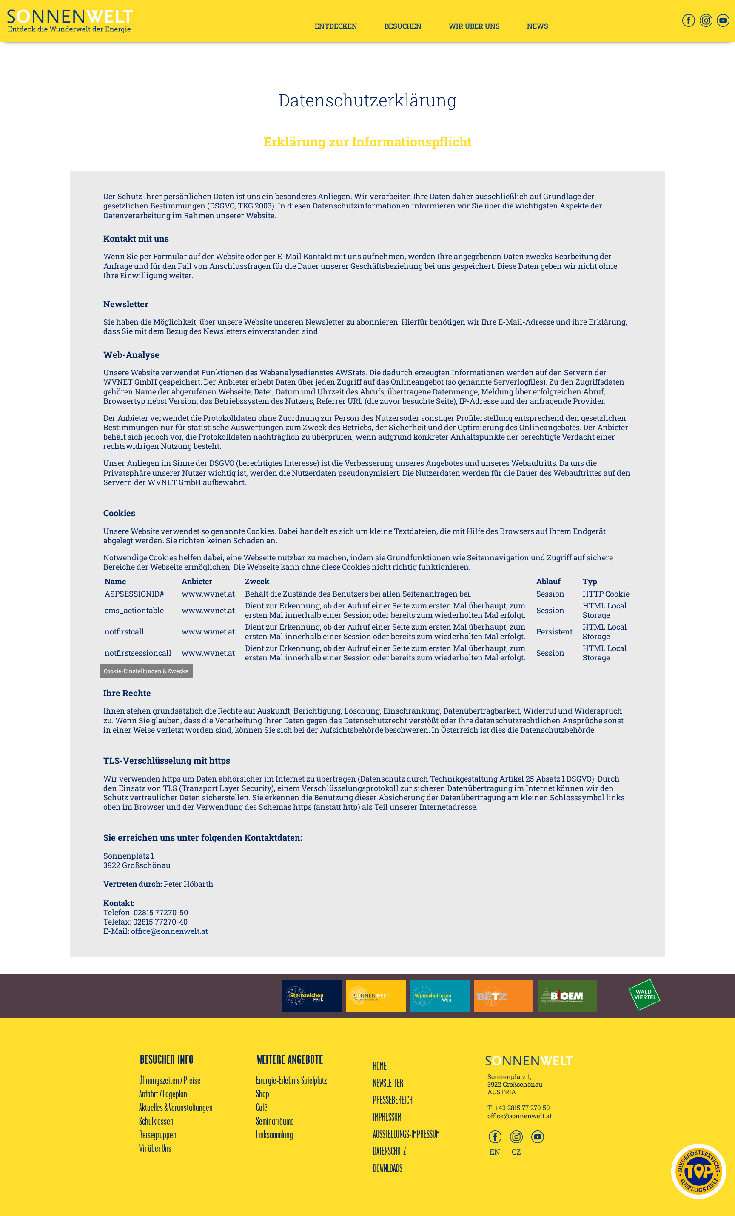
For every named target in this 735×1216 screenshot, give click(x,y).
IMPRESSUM (387, 1117)
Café (262, 1107)
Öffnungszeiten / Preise (170, 1080)
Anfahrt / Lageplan (163, 1093)
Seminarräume (275, 1121)
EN (495, 1152)
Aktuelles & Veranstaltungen (176, 1107)
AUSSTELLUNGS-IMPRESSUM (406, 1134)
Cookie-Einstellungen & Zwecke (146, 671)
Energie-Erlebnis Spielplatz (291, 1080)
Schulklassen (156, 1121)
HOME (380, 1066)
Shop (262, 1093)
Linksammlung (274, 1134)
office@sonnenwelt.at (170, 931)
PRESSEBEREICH (393, 1100)
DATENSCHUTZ (389, 1151)
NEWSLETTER (388, 1083)
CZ (516, 1152)
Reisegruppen (158, 1134)
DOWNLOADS (387, 1168)
